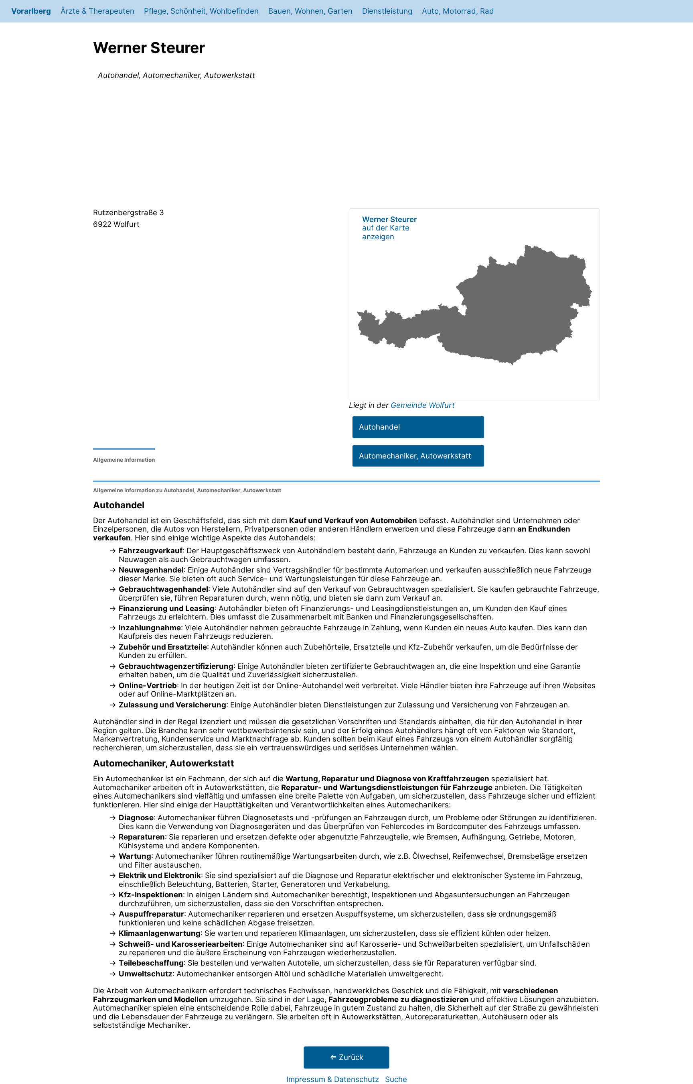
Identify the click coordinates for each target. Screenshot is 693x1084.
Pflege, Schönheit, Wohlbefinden (201, 11)
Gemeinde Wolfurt (423, 405)
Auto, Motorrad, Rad (458, 11)
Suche (396, 1079)
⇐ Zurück (346, 1057)
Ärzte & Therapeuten (97, 11)
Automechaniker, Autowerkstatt (415, 455)
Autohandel (379, 427)
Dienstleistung (387, 11)
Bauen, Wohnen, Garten (310, 11)
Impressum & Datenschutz (332, 1079)
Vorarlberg (31, 11)
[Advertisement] (346, 146)
